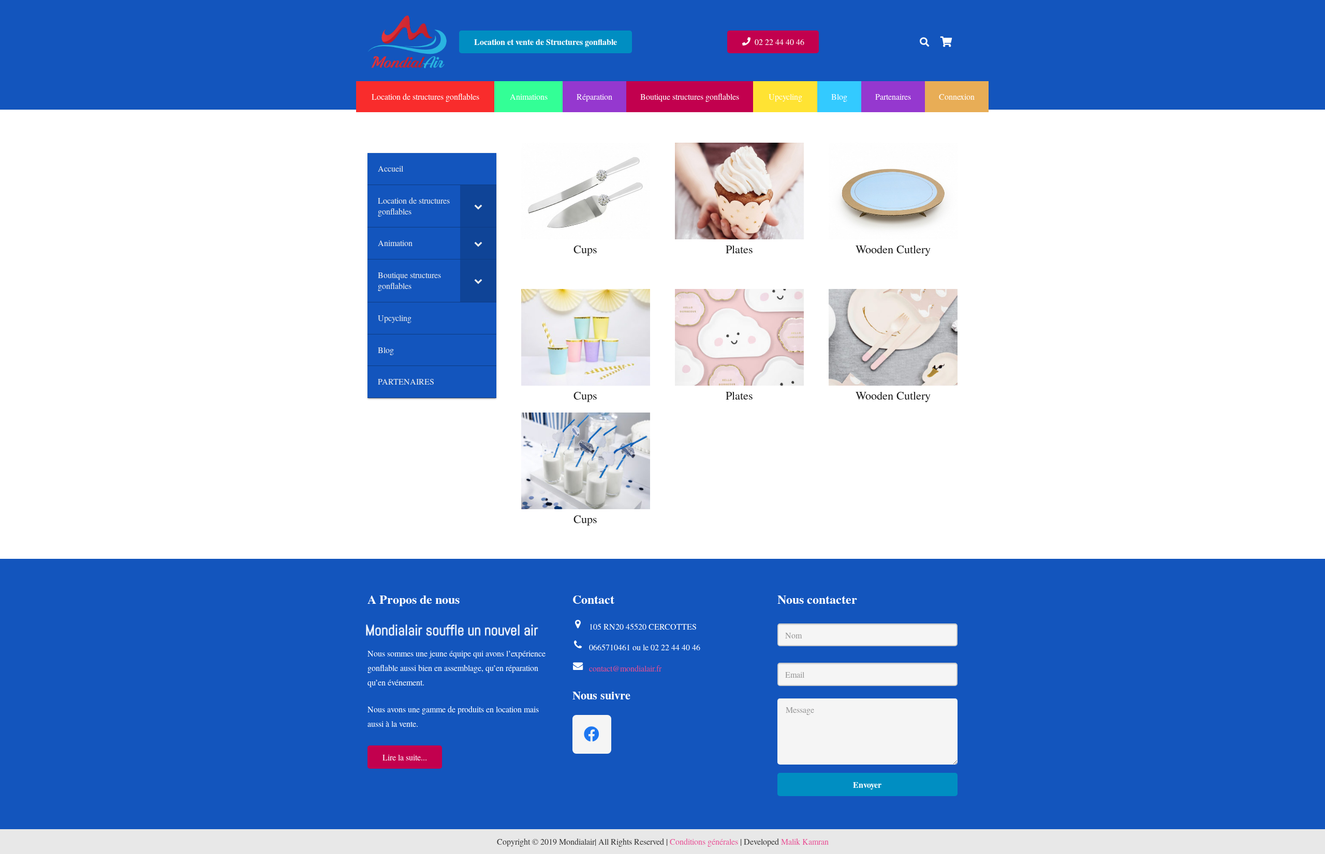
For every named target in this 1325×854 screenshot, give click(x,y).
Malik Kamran (805, 841)
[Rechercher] (924, 42)
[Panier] (946, 42)
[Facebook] (591, 734)
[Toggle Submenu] (478, 206)
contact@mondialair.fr (625, 668)
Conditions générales (704, 841)
